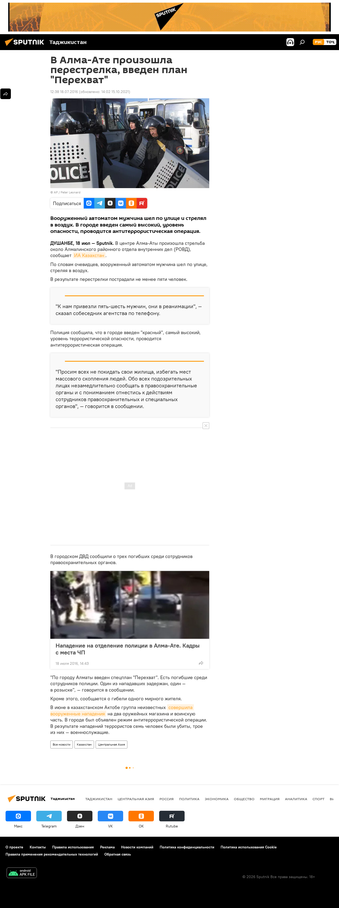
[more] (201, 663)
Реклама (107, 847)
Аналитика (296, 798)
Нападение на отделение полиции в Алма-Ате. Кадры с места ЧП (128, 649)
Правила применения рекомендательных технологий (52, 854)
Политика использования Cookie (249, 847)
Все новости (61, 744)
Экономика (217, 798)
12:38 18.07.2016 (64, 91)
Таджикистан (98, 798)
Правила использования (73, 847)
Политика (189, 798)
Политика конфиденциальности (187, 847)
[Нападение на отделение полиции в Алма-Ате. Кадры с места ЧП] (129, 605)
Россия (166, 798)
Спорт (318, 798)
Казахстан (84, 744)
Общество (244, 798)
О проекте (14, 847)
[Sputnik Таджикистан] (26, 46)
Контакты (38, 847)
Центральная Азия (111, 744)
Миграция (270, 798)
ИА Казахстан (89, 255)
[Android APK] (22, 873)
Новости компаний (137, 847)
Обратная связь (117, 854)
